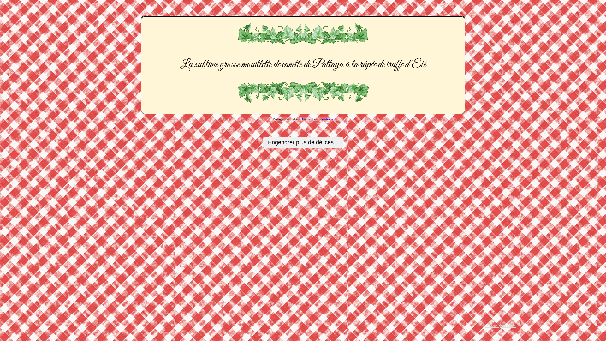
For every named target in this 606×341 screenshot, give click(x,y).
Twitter (306, 119)
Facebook (326, 119)
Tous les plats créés (500, 326)
